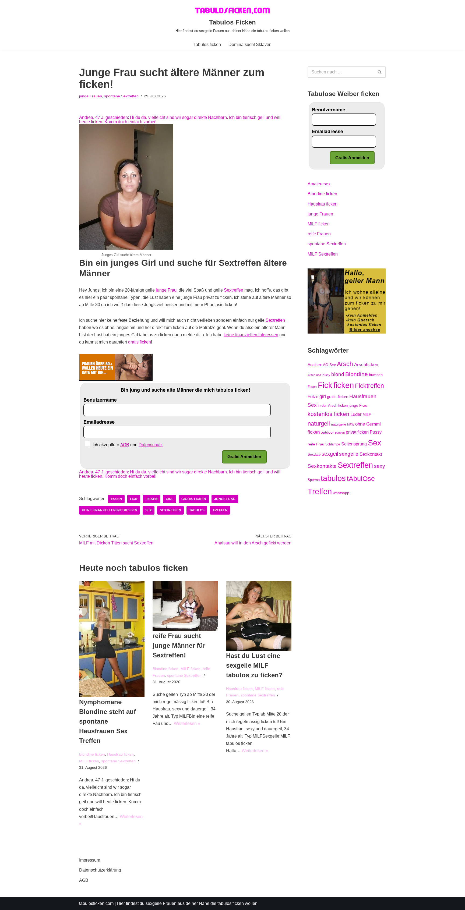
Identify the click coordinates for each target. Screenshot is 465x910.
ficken (152, 499)
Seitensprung (354, 444)
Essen (116, 499)
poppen (340, 432)
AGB (83, 880)
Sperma (314, 480)
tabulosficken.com (96, 903)
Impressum (89, 860)
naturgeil (319, 423)
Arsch (345, 363)
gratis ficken (139, 342)
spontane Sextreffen (121, 96)
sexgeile (348, 454)
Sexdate (314, 454)
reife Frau (316, 444)
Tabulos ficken (207, 44)
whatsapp (341, 493)
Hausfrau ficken (120, 754)
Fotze (313, 396)
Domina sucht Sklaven (250, 44)
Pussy (376, 432)
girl (169, 499)
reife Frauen (319, 234)
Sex (148, 510)
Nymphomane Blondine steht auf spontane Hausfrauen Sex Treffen (107, 721)
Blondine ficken (92, 754)
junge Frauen (90, 96)
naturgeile (338, 424)
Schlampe (332, 444)
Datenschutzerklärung (100, 870)
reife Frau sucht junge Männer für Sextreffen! (179, 645)
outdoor (327, 432)
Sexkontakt (371, 454)
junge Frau (166, 290)
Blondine (356, 374)
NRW (350, 424)
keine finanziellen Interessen (251, 334)
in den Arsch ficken (333, 405)
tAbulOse (361, 478)
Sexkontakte (322, 466)
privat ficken (357, 432)
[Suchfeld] (380, 72)
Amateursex (319, 184)
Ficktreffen (369, 385)
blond (337, 374)
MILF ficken (89, 761)
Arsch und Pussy (319, 375)
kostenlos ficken (328, 414)
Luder (356, 414)
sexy (379, 466)
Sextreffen (233, 290)
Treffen (220, 510)
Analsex (315, 365)
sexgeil (330, 454)
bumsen (376, 375)
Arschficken (366, 364)
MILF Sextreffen (323, 254)
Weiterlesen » (187, 723)
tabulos (197, 510)
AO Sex (329, 365)
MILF (367, 415)
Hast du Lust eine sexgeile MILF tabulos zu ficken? (254, 665)
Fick (134, 499)
